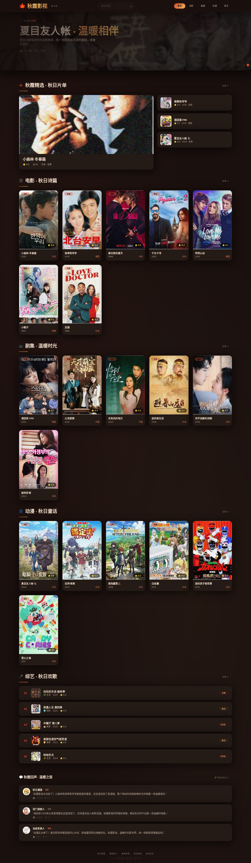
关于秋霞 (101, 854)
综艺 (226, 6)
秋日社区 (150, 854)
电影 (191, 6)
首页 (180, 6)
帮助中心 (113, 854)
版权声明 (125, 854)
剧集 (203, 6)
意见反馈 (137, 854)
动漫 (215, 6)
